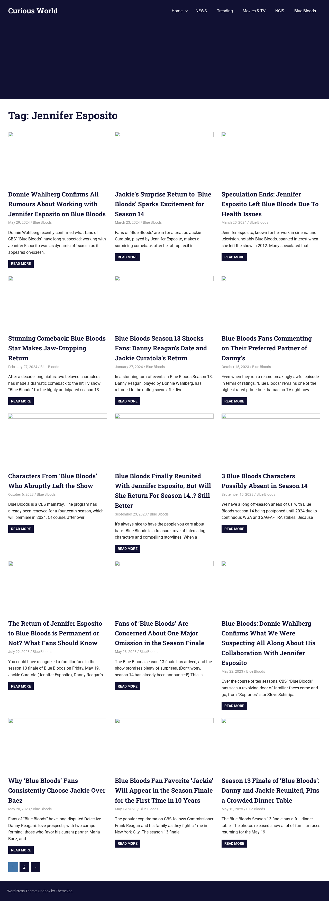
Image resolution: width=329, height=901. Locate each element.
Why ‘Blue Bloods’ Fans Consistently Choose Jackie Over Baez (56, 790)
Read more (21, 263)
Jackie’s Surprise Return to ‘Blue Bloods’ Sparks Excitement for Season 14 (163, 204)
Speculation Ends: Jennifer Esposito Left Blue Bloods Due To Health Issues (270, 204)
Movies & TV (254, 10)
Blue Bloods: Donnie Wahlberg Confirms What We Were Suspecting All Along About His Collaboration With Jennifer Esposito (268, 643)
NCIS (279, 10)
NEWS (201, 10)
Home (177, 10)
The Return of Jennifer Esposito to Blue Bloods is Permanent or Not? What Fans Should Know (55, 633)
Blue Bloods (305, 10)
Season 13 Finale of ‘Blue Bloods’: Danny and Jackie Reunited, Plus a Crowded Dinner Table (270, 790)
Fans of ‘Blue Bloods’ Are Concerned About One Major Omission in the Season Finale (159, 633)
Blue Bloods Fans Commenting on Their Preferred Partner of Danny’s (267, 348)
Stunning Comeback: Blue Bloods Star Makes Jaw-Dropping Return (57, 348)
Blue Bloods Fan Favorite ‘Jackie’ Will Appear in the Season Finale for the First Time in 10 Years (164, 790)
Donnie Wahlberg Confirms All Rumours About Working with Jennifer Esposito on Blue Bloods (57, 204)
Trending (225, 10)
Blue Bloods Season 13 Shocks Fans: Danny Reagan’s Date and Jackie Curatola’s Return (161, 348)
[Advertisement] (164, 60)
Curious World (33, 10)
